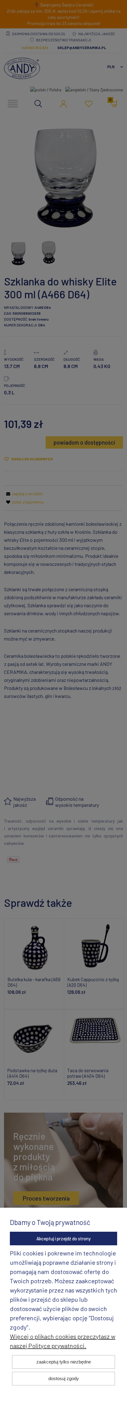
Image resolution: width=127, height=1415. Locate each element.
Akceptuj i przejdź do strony (63, 1238)
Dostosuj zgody (63, 1378)
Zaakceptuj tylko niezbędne (63, 1361)
